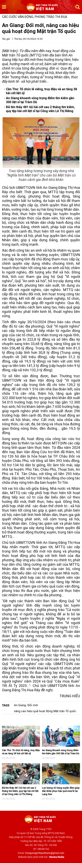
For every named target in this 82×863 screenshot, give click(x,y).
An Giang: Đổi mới (26, 705)
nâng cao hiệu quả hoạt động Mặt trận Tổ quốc (45, 711)
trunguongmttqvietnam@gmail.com (44, 853)
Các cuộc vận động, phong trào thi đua (34, 17)
